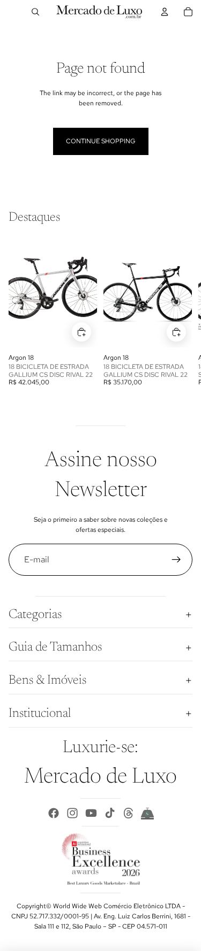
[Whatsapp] (147, 813)
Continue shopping (101, 141)
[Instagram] (72, 813)
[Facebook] (53, 813)
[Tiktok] (109, 813)
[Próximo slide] (180, 313)
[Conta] (164, 12)
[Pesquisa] (35, 12)
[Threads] (128, 813)
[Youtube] (91, 813)
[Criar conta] (176, 559)
